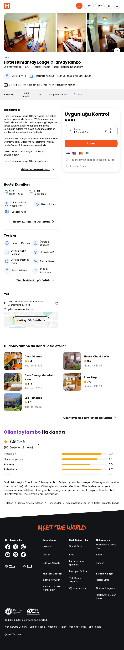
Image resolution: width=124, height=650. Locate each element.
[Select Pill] (79, 6)
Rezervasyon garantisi (76, 563)
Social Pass (75, 546)
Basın (99, 554)
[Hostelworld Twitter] (15, 546)
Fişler (63, 626)
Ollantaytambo (13, 66)
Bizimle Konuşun (51, 579)
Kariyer (100, 563)
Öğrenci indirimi (77, 588)
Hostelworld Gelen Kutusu (106, 596)
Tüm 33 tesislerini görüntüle (74, 75)
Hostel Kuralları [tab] (26, 94)
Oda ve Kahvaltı (51, 563)
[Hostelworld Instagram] (23, 546)
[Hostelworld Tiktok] (23, 554)
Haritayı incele (41, 66)
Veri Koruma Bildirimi (16, 626)
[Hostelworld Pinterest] (15, 554)
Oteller (46, 554)
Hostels (47, 546)
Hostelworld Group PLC (106, 546)
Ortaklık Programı (105, 588)
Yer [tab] (40, 94)
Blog (71, 554)
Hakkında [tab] (9, 94)
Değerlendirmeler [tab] (58, 94)
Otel (7, 57)
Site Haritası (95, 626)
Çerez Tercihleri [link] (13, 634)
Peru (26, 66)
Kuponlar (53, 626)
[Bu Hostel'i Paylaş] (117, 51)
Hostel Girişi (102, 579)
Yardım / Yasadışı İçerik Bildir (52, 588)
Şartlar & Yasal (37, 626)
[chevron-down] (38, 444)
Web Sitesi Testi (77, 626)
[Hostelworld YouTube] (7, 554)
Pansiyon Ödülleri (78, 571)
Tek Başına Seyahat (75, 580)
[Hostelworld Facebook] (7, 546)
